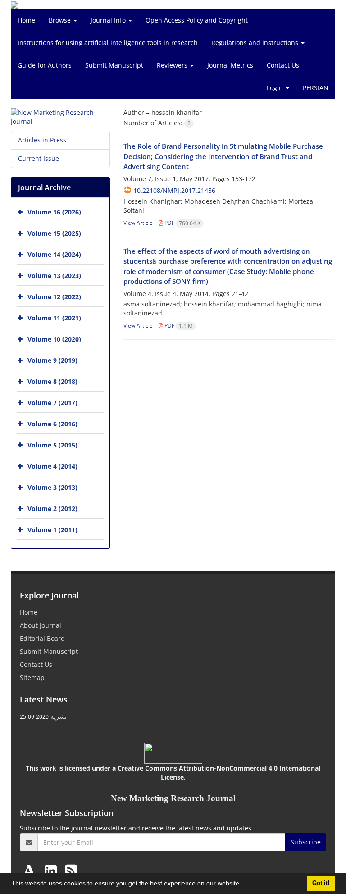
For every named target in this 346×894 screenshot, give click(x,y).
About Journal (40, 625)
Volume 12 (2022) (54, 296)
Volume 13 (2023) (54, 275)
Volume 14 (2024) (54, 254)
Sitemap (32, 677)
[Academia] (31, 870)
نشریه (58, 716)
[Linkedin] (52, 870)
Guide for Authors (45, 65)
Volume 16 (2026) (54, 212)
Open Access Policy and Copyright (197, 20)
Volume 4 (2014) (52, 466)
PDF (181, 223)
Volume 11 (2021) (54, 318)
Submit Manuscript (114, 65)
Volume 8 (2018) (52, 381)
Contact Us (283, 65)
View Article (138, 223)
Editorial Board (42, 638)
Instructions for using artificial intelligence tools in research (108, 42)
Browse (61, 20)
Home (26, 20)
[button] (244, 884)
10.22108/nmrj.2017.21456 (174, 190)
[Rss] (71, 870)
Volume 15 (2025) (54, 233)
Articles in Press (42, 140)
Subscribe (306, 842)
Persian (315, 87)
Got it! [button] (320, 883)
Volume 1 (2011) (52, 529)
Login (276, 87)
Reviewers (173, 65)
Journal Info (109, 20)
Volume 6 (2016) (52, 424)
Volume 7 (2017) (52, 402)
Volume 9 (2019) (52, 360)
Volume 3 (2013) (52, 487)
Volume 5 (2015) (52, 445)
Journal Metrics (230, 65)
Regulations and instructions (255, 42)
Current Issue (38, 158)
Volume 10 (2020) (54, 339)
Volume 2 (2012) (52, 508)
